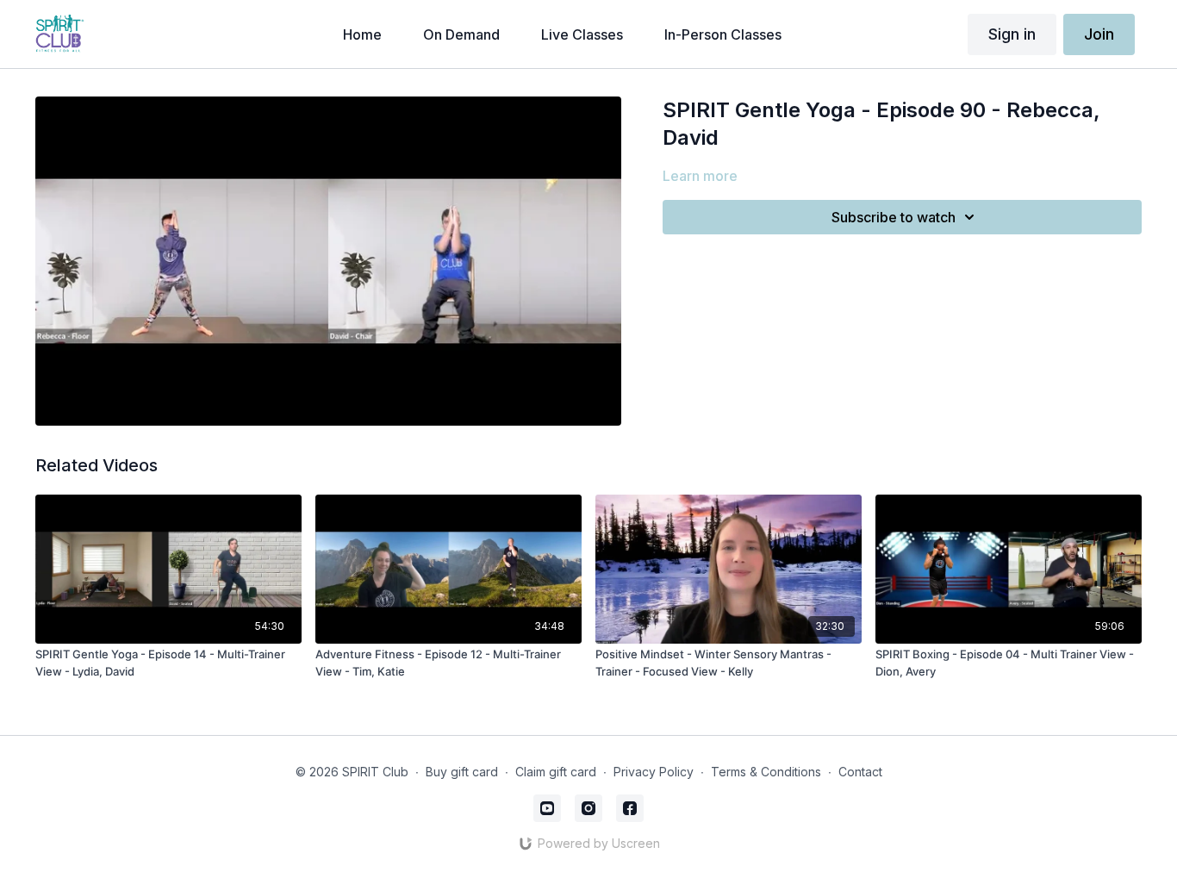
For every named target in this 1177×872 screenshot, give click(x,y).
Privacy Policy (653, 771)
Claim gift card (555, 771)
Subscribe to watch (893, 217)
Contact (860, 771)
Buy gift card (462, 771)
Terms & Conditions (766, 771)
